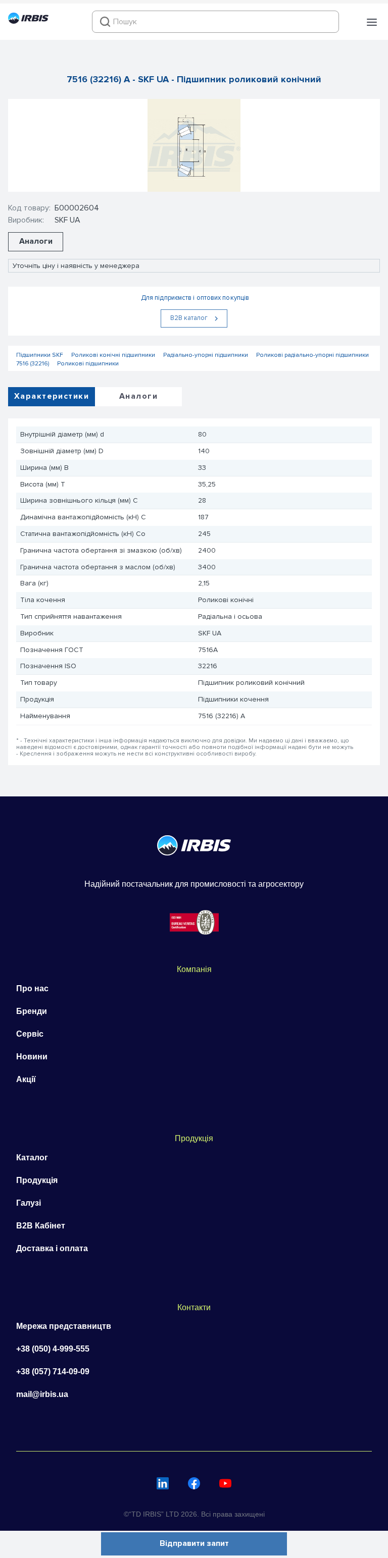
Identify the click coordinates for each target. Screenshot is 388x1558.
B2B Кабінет (40, 1225)
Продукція (37, 1180)
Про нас (32, 988)
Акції (26, 1079)
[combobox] (215, 22)
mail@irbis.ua (42, 1394)
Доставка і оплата (52, 1248)
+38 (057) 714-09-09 (52, 1371)
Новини (31, 1056)
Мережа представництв (63, 1326)
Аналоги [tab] (138, 396)
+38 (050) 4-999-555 (52, 1349)
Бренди (31, 1011)
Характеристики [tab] (51, 396)
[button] (372, 22)
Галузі (28, 1203)
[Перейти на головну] (28, 21)
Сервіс (29, 1034)
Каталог (32, 1157)
